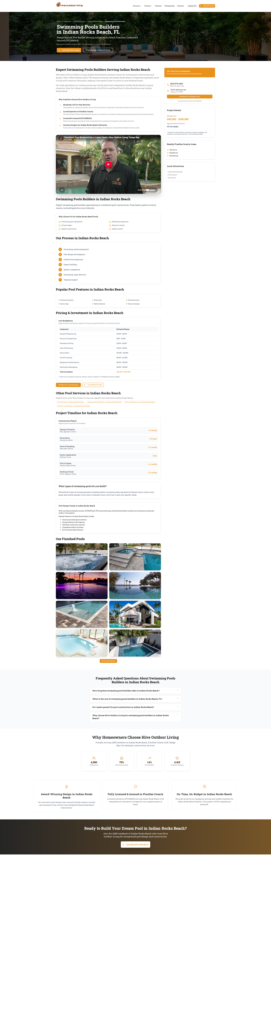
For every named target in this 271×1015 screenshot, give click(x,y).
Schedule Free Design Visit (189, 96)
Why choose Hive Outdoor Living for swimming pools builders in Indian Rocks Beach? (130, 717)
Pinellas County (79, 21)
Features (158, 6)
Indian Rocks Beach (95, 21)
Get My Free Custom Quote (68, 385)
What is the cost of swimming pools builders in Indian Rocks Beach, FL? (127, 699)
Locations (67, 21)
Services (136, 6)
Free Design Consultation (98, 50)
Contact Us (192, 6)
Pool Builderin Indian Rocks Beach (70, 402)
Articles (180, 6)
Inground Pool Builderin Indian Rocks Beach (104, 402)
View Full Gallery (108, 661)
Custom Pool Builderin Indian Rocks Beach (73, 406)
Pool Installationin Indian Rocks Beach (140, 402)
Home (59, 21)
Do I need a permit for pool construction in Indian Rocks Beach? (123, 707)
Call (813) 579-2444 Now (137, 844)
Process (147, 6)
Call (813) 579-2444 (71, 50)
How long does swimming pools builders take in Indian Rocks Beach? (126, 690)
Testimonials (169, 6)
